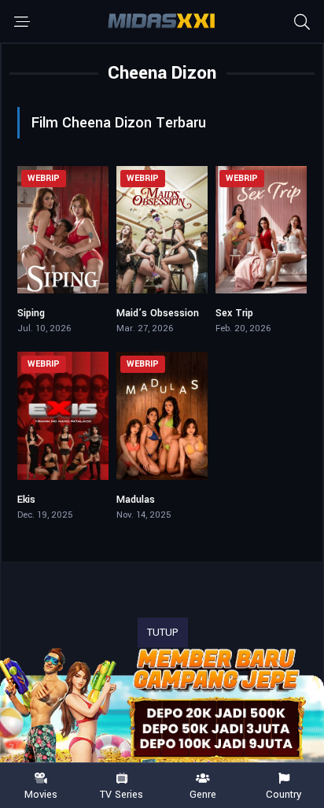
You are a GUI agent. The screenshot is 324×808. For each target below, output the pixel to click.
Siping (31, 313)
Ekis (26, 500)
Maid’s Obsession (157, 313)
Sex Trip (234, 313)
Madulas (135, 500)
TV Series (121, 794)
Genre (203, 794)
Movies (40, 794)
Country (283, 794)
